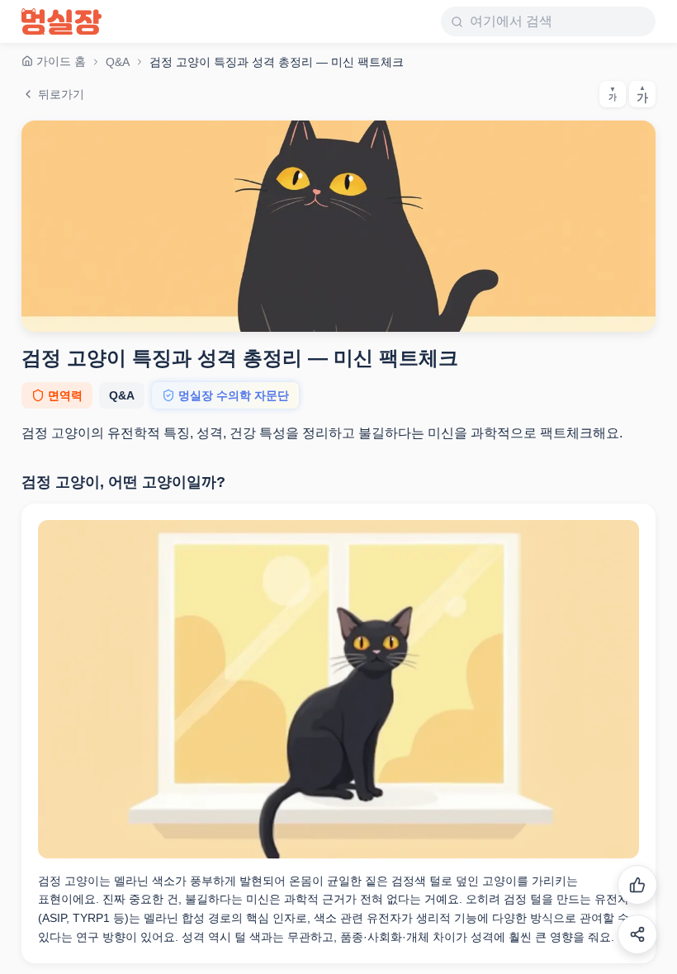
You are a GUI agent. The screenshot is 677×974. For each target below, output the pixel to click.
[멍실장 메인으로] (61, 21)
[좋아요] (637, 885)
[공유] (637, 934)
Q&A (118, 62)
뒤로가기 (61, 94)
